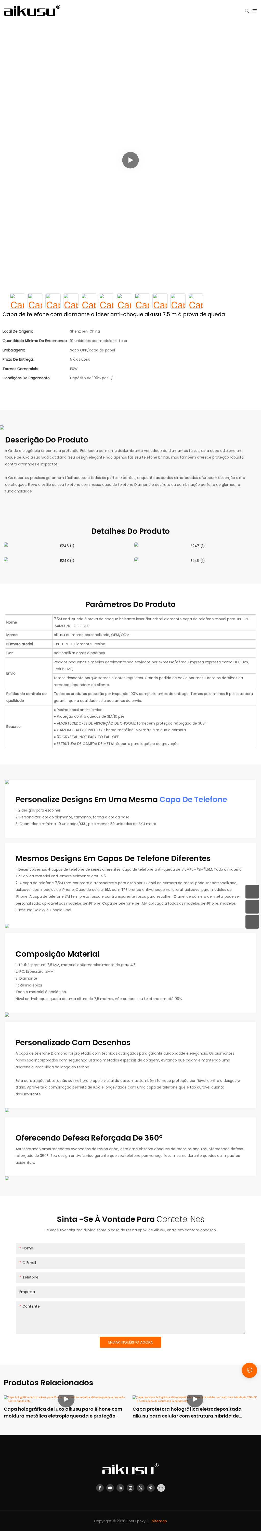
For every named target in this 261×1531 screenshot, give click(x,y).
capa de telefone (193, 799)
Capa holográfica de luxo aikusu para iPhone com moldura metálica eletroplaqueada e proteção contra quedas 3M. (63, 1412)
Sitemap (159, 1521)
